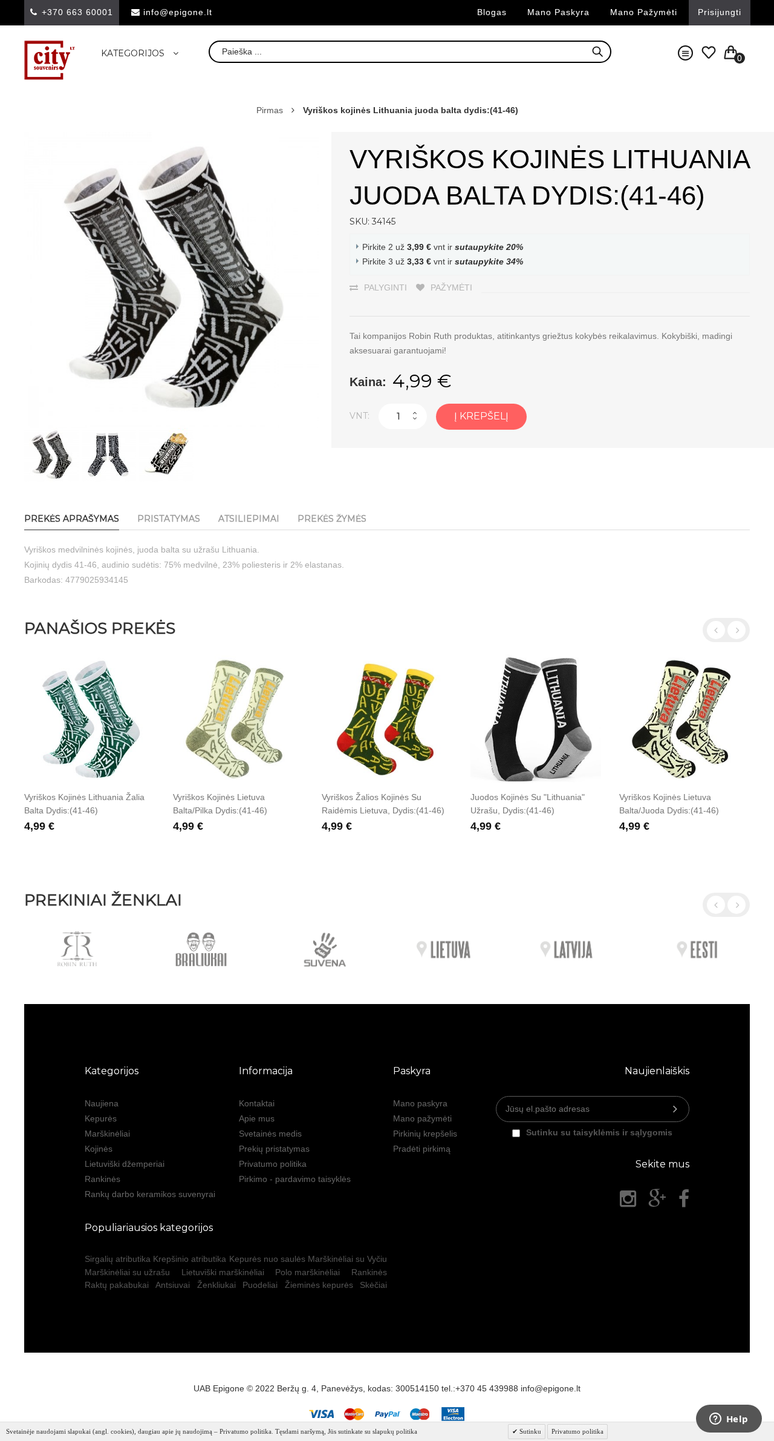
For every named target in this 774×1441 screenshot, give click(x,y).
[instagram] (628, 1199)
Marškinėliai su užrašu (127, 1272)
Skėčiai (373, 1285)
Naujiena (102, 1103)
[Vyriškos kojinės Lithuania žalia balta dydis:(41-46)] (89, 719)
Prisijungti (719, 12)
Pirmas (269, 110)
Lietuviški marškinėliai (222, 1272)
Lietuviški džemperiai (124, 1164)
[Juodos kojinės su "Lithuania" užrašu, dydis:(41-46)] (535, 719)
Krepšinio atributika (189, 1259)
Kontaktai (257, 1103)
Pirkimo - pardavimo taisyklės (295, 1179)
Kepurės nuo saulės (267, 1259)
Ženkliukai (216, 1285)
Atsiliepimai (248, 518)
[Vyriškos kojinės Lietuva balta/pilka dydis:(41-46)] (238, 719)
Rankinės (102, 1179)
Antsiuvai (172, 1285)
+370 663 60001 (77, 12)
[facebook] (683, 1199)
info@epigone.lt (177, 12)
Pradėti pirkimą (421, 1149)
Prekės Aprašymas (71, 518)
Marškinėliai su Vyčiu (347, 1259)
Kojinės (98, 1149)
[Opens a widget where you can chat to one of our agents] (728, 1420)
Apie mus (257, 1118)
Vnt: (359, 415)
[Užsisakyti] (675, 1109)
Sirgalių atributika (118, 1259)
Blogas (492, 12)
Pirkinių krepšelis (425, 1133)
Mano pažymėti (643, 12)
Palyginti (385, 287)
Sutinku (529, 1431)
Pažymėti (451, 287)
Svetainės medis (270, 1133)
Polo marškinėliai (307, 1272)
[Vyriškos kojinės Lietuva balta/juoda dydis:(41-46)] (684, 719)
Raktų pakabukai (117, 1285)
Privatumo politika (273, 1164)
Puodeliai (260, 1285)
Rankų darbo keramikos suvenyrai (150, 1194)
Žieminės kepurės (319, 1285)
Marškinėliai (107, 1133)
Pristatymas (168, 518)
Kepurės (101, 1118)
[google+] (657, 1199)
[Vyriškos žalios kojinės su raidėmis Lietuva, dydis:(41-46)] (387, 719)
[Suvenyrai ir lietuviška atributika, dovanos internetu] (50, 60)
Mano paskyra (558, 12)
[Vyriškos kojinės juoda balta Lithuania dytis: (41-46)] (51, 434)
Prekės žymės (332, 518)
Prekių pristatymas (274, 1149)
